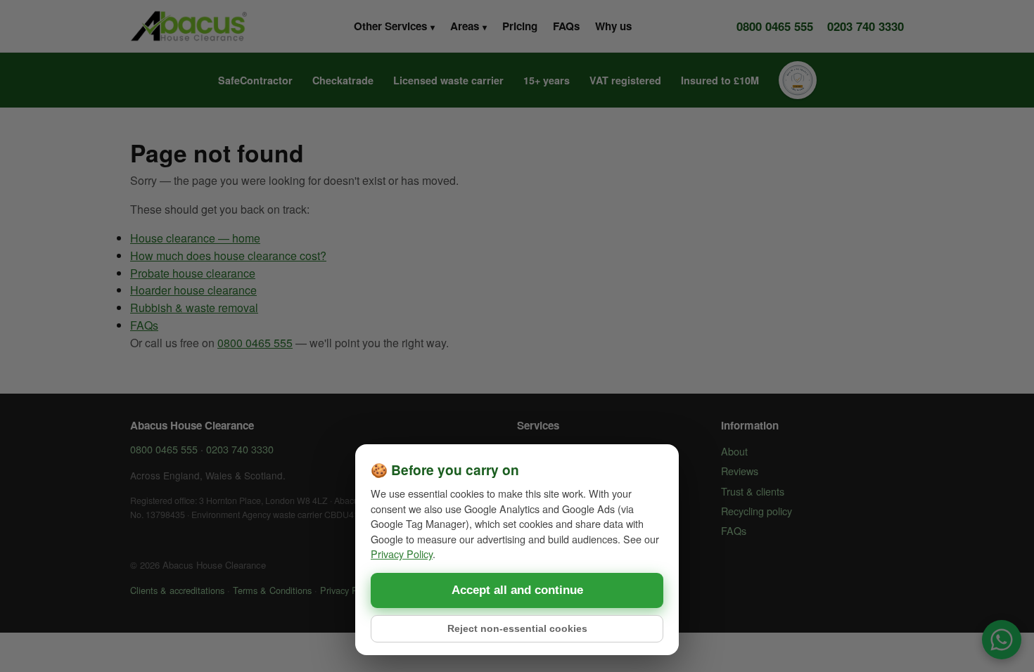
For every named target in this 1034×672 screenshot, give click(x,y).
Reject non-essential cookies (517, 628)
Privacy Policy (402, 553)
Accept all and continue (517, 590)
